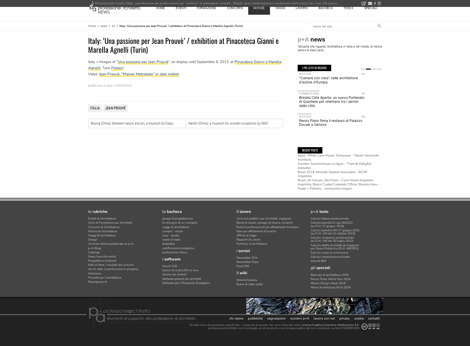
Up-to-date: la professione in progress (113, 269)
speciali (370, 8)
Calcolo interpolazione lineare (330, 257)
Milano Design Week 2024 (328, 283)
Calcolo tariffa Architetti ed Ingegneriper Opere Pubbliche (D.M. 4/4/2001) (335, 246)
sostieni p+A (299, 318)
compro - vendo (172, 231)
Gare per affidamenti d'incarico (256, 231)
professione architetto (115, 7)
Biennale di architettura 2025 (330, 275)
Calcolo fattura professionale (330, 218)
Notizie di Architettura (102, 231)
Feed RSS (242, 266)
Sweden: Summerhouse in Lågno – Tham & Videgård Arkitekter (334, 166)
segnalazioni (276, 318)
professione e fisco (174, 252)
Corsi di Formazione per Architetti (110, 223)
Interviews (95, 273)
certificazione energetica (178, 248)
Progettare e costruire (102, 261)
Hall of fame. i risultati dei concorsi (111, 265)
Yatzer (117, 67)
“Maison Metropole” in (140, 74)
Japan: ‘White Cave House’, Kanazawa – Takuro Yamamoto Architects (338, 157)
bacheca (325, 8)
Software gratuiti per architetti (181, 279)
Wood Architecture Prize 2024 (331, 287)
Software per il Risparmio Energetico (186, 283)
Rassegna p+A (97, 282)
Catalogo (94, 252)
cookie (359, 318)
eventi (181, 8)
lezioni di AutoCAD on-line (180, 270)
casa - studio (170, 235)
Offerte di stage (246, 235)
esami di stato (171, 240)
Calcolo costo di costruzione (329, 253)
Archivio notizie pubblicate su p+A (111, 244)
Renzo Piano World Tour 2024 (331, 279)
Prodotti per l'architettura (104, 278)
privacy (344, 318)
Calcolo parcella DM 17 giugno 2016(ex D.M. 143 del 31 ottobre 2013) (335, 231)
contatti (374, 318)
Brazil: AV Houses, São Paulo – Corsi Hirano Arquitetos (336, 180)
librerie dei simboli (174, 274)
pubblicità (255, 318)
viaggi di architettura (175, 227)
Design (92, 240)
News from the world (102, 256)
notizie (259, 8)
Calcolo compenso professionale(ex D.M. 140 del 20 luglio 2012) (332, 239)
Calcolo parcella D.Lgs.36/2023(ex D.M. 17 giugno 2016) (331, 224)
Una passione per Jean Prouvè (143, 61)
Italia (95, 108)
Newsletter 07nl (247, 258)
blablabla (168, 244)
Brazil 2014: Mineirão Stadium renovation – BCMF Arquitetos (332, 174)
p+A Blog (94, 248)
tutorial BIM (318, 261)
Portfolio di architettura (251, 244)
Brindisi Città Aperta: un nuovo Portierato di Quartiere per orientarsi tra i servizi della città (331, 101)
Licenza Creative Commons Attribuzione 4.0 (330, 325)
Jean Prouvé (115, 108)
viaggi (280, 8)
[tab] (363, 69)
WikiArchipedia (246, 280)
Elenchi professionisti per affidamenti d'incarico (267, 227)
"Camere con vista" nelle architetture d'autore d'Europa (328, 80)
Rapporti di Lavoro (248, 240)
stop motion (169, 74)
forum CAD (169, 266)
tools (348, 8)
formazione (206, 8)
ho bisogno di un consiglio (180, 223)
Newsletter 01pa (247, 262)
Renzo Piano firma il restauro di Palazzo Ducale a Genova (330, 122)
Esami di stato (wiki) (249, 284)
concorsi (235, 8)
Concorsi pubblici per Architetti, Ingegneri (263, 218)
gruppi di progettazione (177, 218)
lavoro (302, 8)
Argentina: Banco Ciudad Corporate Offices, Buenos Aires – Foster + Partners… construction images (338, 186)
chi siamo (236, 318)
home (160, 8)
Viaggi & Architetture (102, 235)
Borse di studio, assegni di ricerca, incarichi (264, 223)
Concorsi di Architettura (103, 227)
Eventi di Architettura (102, 218)
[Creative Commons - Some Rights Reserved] (370, 326)
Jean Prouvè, (110, 74)
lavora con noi (324, 318)
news (104, 12)
